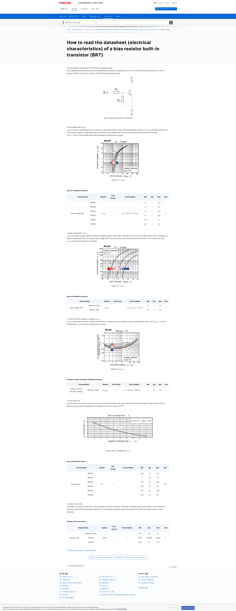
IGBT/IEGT (65, 589)
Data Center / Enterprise (149, 577)
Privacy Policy (122, 609)
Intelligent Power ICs (108, 580)
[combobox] (132, 22)
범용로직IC (105, 589)
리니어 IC (104, 586)
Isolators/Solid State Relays (71, 583)
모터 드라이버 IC (107, 577)
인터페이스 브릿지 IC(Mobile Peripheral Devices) (118, 595)
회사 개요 (144, 588)
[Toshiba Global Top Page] (68, 3)
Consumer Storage (147, 583)
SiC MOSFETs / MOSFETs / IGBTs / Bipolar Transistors (139, 29)
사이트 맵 (174, 567)
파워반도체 (66, 580)
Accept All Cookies (188, 608)
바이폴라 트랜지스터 (69, 592)
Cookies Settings (174, 608)
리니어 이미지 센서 (107, 592)
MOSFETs (65, 586)
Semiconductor (77, 29)
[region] (118, 608)
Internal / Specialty (147, 580)
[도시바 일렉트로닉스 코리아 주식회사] (90, 3)
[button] (162, 3)
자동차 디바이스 (67, 577)
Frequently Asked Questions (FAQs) (106, 29)
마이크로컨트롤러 (68, 598)
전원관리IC (105, 583)
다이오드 (65, 595)
